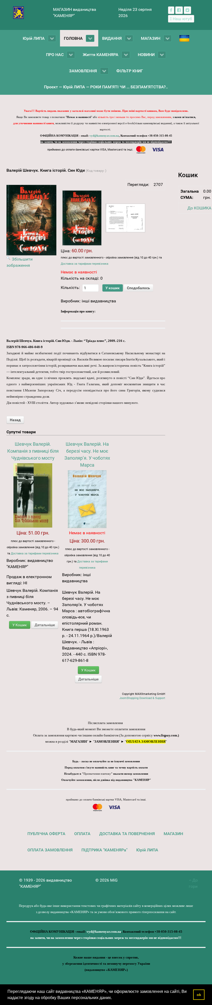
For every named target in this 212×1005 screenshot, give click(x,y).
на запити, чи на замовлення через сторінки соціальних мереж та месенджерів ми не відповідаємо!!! (106, 141)
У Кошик (19, 625)
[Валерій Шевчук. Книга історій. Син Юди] (82, 218)
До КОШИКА (199, 208)
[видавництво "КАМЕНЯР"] (18, 12)
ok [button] (199, 995)
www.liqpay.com (165, 735)
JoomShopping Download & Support (142, 698)
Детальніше (45, 625)
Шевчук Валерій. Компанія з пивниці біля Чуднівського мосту (33, 451)
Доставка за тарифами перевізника (84, 263)
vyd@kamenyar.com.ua (104, 135)
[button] (114, 998)
